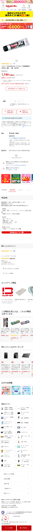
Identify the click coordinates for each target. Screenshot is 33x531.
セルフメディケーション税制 (8, 505)
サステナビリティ (23, 522)
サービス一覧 (4, 522)
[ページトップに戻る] (30, 525)
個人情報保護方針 (5, 524)
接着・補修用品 (22, 10)
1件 (14, 251)
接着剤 (30, 10)
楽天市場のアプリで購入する (16, 88)
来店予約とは (26, 125)
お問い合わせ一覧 (13, 522)
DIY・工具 (13, 10)
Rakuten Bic (11, 6)
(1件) (14, 63)
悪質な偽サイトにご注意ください (9, 507)
